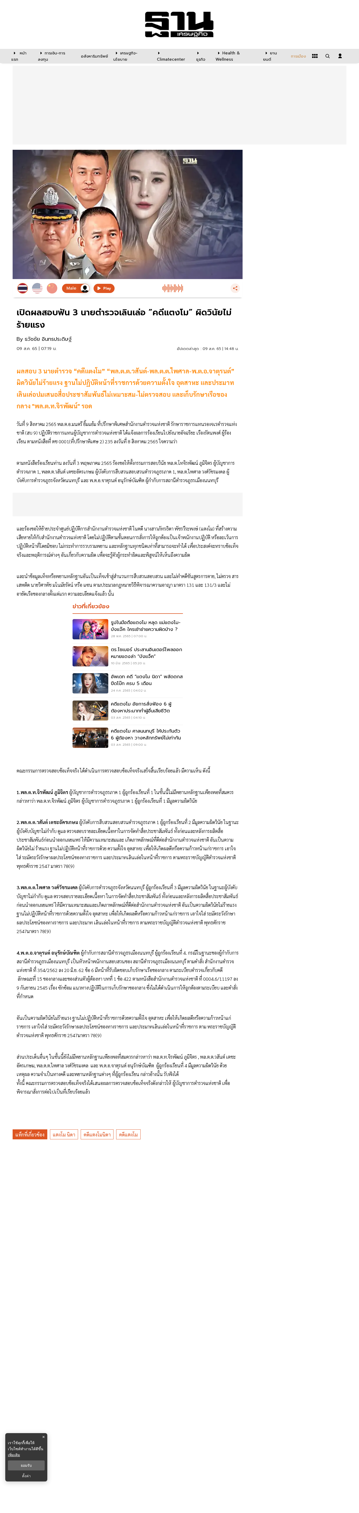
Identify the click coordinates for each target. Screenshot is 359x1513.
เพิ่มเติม (14, 1454)
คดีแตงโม (128, 1134)
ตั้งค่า (26, 1476)
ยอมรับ (26, 1465)
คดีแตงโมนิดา (97, 1134)
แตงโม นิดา (64, 1134)
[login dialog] (340, 56)
